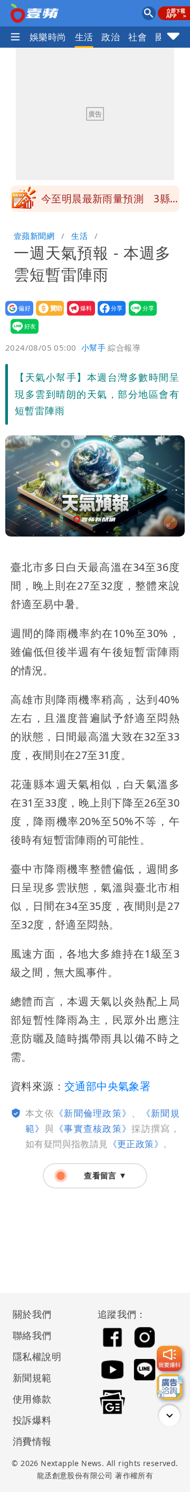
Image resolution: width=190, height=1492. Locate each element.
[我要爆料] (169, 1358)
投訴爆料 (32, 1420)
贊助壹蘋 (47, 315)
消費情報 (32, 1441)
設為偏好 (16, 315)
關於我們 (32, 1314)
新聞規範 (32, 1377)
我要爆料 (78, 315)
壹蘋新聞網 (34, 235)
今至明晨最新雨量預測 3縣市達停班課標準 (105, 202)
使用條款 (32, 1398)
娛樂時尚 (48, 37)
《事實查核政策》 (92, 1128)
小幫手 (93, 347)
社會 (137, 37)
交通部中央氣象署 (107, 1086)
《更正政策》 (135, 1144)
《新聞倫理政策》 (92, 1113)
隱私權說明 (33, 1356)
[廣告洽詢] (169, 1386)
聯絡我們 (32, 1335)
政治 (110, 37)
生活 (84, 37)
